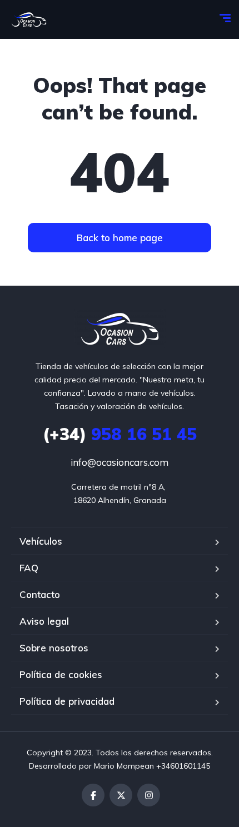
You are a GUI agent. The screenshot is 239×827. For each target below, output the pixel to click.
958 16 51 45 (120, 434)
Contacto (39, 594)
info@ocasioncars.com (119, 462)
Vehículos (40, 541)
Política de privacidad (66, 701)
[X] (120, 795)
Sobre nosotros (53, 648)
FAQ (28, 568)
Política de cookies (60, 674)
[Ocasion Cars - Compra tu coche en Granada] (28, 19)
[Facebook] (93, 795)
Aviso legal (44, 621)
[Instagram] (148, 795)
